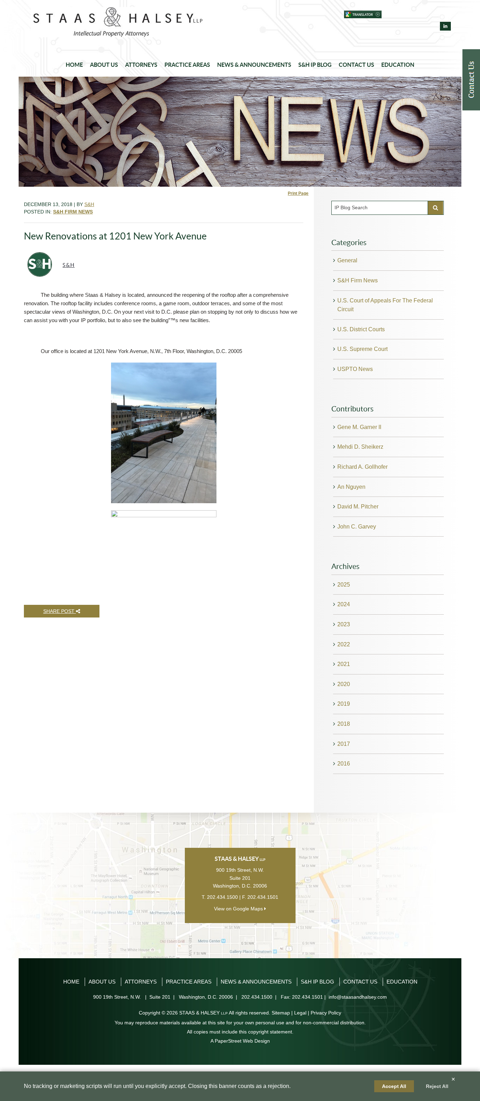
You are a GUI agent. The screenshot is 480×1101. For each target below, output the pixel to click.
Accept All (394, 1086)
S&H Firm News (357, 280)
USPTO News (355, 369)
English (394, 14)
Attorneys (141, 65)
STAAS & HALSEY (203, 1013)
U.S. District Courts (361, 329)
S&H (89, 204)
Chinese (432, 14)
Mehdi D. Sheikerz (360, 447)
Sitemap (281, 1013)
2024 (343, 604)
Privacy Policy (326, 1013)
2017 (343, 744)
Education (397, 65)
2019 (343, 704)
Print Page (298, 193)
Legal (300, 1013)
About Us (104, 65)
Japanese (407, 14)
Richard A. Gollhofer (362, 467)
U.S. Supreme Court (362, 349)
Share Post (59, 611)
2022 (343, 644)
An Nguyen (351, 487)
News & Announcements (254, 65)
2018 (343, 724)
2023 (343, 624)
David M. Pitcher (357, 507)
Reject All (437, 1086)
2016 (343, 764)
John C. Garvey (356, 527)
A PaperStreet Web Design (240, 1041)
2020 (343, 684)
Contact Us (356, 65)
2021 (343, 664)
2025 (343, 585)
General (347, 260)
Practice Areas (187, 65)
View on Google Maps (239, 908)
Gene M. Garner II (359, 427)
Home (74, 65)
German (445, 14)
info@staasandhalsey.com (358, 997)
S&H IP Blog (315, 65)
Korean (420, 14)
